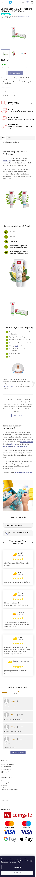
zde (19, 863)
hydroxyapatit (7, 160)
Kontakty (3, 787)
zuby (6, 534)
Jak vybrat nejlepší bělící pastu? (9, 789)
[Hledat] (23, 2)
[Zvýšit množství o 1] (7, 72)
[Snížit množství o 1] (7, 74)
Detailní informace (5, 87)
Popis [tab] (3, 138)
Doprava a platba (5, 783)
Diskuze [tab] (9, 138)
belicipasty (6, 772)
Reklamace (4, 785)
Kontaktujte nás (18, 415)
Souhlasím (17, 873)
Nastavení (17, 867)
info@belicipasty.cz (9, 386)
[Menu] (32, 2)
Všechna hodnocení (18, 752)
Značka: (6, 18)
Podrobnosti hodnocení (23, 16)
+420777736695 (7, 767)
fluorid (16, 346)
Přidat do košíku (16, 73)
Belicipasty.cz (7, 769)
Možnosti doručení (23, 68)
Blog (2, 781)
